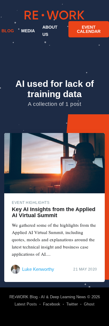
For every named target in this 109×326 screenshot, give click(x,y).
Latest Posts (26, 304)
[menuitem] (7, 30)
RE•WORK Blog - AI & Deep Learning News (47, 297)
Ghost (89, 304)
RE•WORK (54, 15)
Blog (8, 30)
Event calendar (89, 29)
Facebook (51, 304)
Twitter (72, 304)
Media (28, 30)
